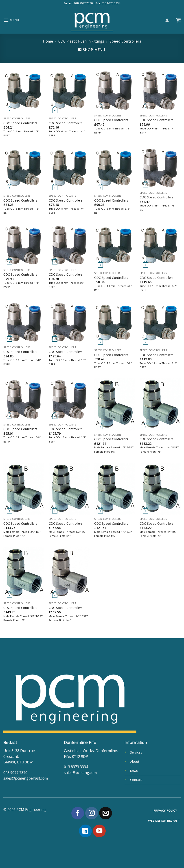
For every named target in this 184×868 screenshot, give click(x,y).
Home (48, 41)
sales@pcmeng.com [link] (80, 772)
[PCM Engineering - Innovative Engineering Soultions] (92, 20)
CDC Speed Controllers (20, 123)
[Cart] (178, 20)
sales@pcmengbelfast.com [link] (25, 778)
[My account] (167, 20)
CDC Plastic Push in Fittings (81, 41)
